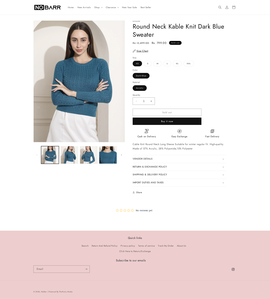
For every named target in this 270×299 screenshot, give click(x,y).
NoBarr (44, 291)
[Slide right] (121, 154)
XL (179, 64)
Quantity (136, 95)
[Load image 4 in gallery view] (108, 155)
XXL (190, 64)
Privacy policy (128, 245)
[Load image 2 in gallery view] (69, 155)
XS (139, 64)
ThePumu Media (65, 291)
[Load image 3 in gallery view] (89, 155)
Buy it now (167, 121)
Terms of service (146, 245)
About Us (181, 245)
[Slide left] (36, 154)
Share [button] (139, 192)
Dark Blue (143, 76)
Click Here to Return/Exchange (135, 251)
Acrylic (141, 88)
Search (85, 245)
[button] (98, 7)
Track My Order (166, 245)
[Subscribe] (86, 269)
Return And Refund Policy (104, 245)
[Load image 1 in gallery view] (50, 155)
